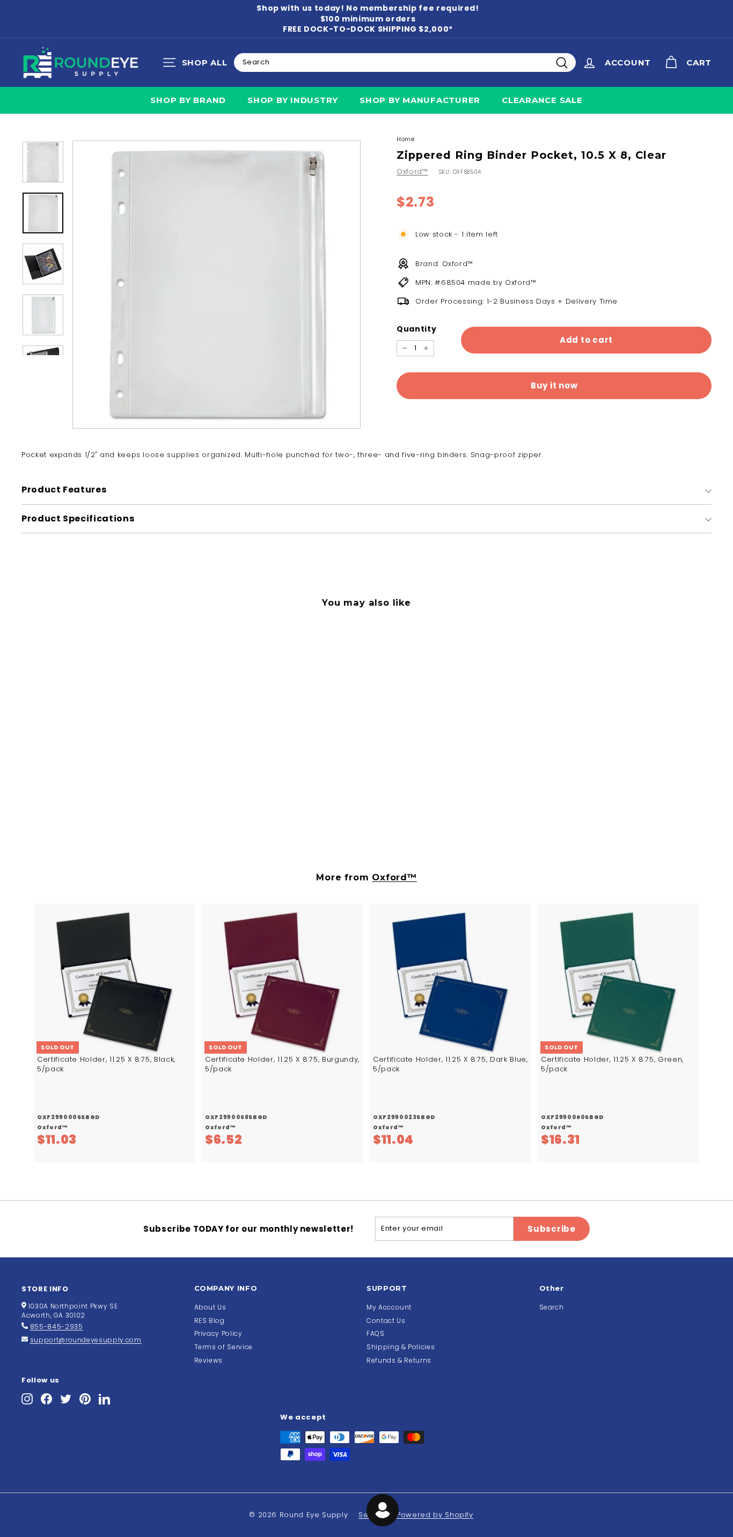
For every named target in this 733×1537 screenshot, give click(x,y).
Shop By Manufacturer (420, 100)
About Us (210, 1307)
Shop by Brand (188, 100)
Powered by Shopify (435, 1515)
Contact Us (386, 1320)
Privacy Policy (218, 1333)
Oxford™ (412, 171)
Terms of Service (223, 1346)
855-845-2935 (56, 1326)
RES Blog (209, 1320)
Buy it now (554, 385)
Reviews (208, 1360)
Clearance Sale (542, 100)
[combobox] (405, 62)
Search (551, 1307)
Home (406, 139)
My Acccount (389, 1307)
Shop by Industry (292, 100)
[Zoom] (216, 284)
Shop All (198, 64)
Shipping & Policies (400, 1346)
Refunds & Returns (398, 1360)
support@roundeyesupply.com (86, 1339)
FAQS (375, 1333)
